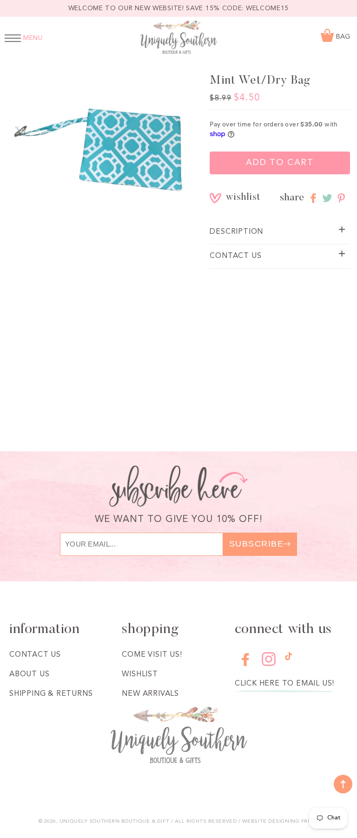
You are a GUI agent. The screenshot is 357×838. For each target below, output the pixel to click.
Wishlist (140, 674)
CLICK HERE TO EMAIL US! (284, 683)
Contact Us (35, 655)
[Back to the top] (343, 784)
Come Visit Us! (152, 655)
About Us (29, 674)
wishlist (232, 198)
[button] (280, 232)
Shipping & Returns (51, 694)
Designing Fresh (293, 821)
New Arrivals (150, 694)
